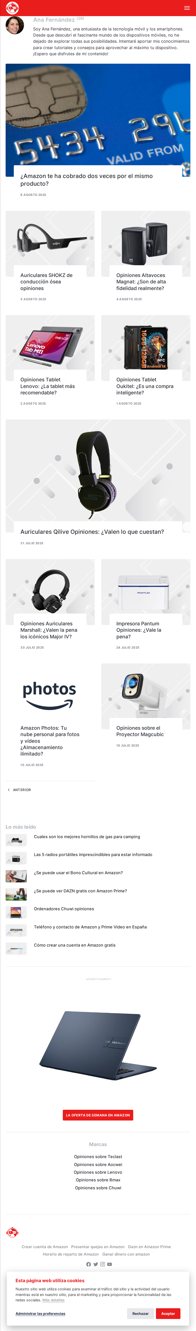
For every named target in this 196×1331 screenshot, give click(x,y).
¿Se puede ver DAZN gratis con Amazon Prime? (80, 890)
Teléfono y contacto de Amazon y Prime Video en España (90, 926)
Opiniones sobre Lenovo (98, 1172)
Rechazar (140, 1313)
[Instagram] (102, 1265)
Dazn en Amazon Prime (149, 1246)
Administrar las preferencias (40, 1313)
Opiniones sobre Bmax (98, 1179)
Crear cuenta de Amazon (45, 1246)
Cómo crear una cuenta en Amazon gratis (75, 945)
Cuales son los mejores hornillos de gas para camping (87, 836)
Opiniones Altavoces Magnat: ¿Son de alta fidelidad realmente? (141, 281)
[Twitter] (95, 1265)
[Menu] (184, 8)
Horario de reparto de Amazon (71, 1254)
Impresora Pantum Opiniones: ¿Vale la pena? (138, 629)
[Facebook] (88, 1265)
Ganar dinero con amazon (126, 1254)
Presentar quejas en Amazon (98, 1246)
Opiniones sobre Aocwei (98, 1164)
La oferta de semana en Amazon (98, 1115)
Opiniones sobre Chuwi (98, 1187)
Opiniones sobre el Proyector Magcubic (140, 731)
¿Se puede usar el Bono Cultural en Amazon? (78, 872)
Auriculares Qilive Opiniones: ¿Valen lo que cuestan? (92, 531)
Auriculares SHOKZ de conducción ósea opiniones (46, 281)
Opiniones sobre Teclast (98, 1156)
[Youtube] (109, 1265)
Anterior (21, 790)
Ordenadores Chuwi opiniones (64, 908)
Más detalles (53, 1300)
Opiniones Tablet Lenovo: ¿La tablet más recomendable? (47, 385)
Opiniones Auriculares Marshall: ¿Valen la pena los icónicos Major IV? (48, 629)
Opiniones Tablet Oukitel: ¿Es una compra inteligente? (145, 385)
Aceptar (168, 1313)
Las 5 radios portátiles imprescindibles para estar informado (93, 854)
